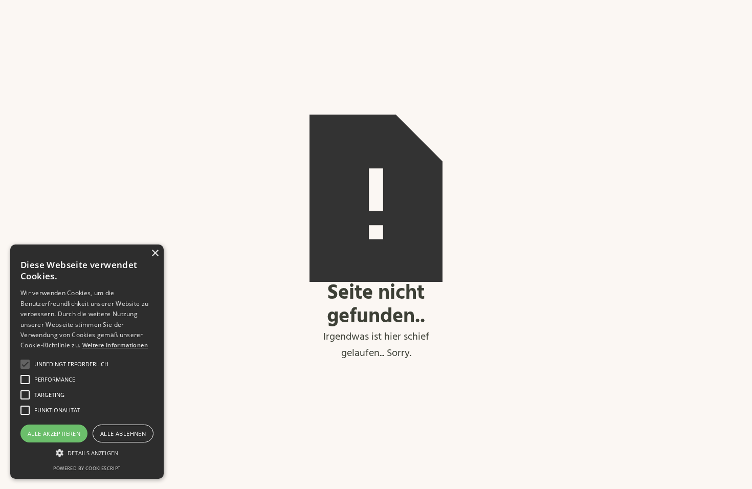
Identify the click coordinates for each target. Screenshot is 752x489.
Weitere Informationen (115, 345)
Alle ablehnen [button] (123, 433)
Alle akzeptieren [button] (54, 433)
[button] (86, 453)
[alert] (87, 361)
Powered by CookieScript (86, 468)
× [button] (155, 253)
